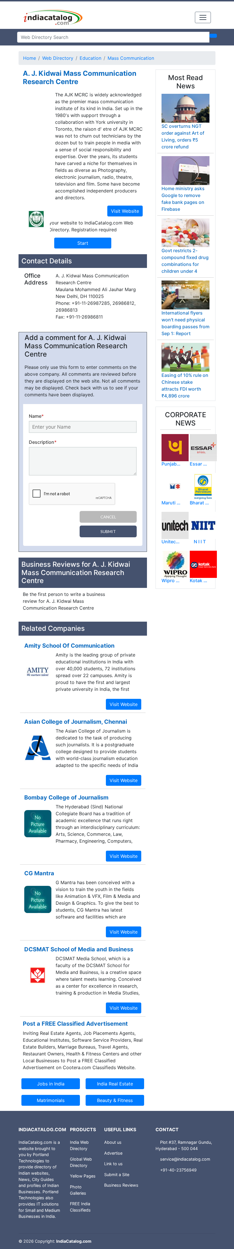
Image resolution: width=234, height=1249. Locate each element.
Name (36, 416)
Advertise (113, 1153)
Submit (108, 531)
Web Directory (57, 58)
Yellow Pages (83, 1176)
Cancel (108, 516)
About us (113, 1142)
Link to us (113, 1163)
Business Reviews (121, 1185)
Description (43, 442)
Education (90, 58)
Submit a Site (116, 1174)
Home (29, 58)
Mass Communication (131, 58)
